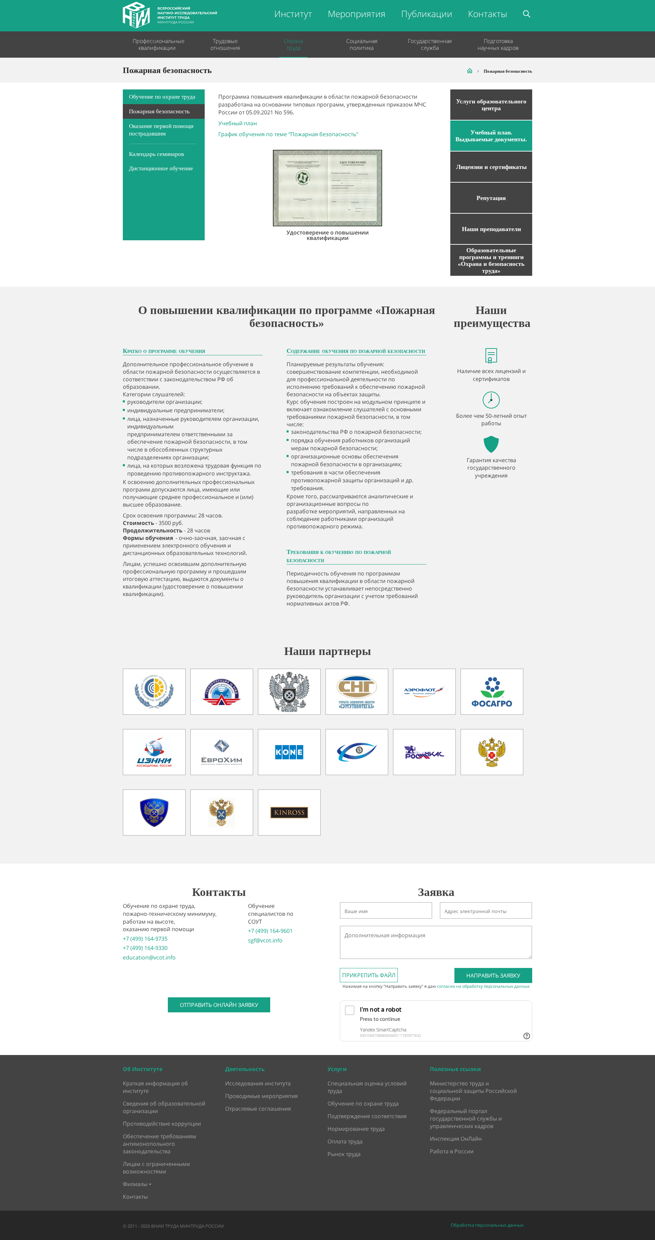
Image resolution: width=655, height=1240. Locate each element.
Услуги (337, 1069)
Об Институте (142, 1069)
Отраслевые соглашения (258, 1108)
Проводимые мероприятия (261, 1096)
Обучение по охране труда (162, 97)
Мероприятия (356, 14)
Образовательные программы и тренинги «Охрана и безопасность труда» (491, 260)
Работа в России (452, 1151)
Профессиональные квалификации (157, 44)
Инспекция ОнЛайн (456, 1138)
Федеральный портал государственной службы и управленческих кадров (466, 1118)
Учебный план (237, 123)
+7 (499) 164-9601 (270, 931)
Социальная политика (361, 44)
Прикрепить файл (368, 975)
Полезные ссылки (455, 1069)
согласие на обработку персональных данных (483, 986)
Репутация (491, 198)
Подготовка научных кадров (498, 44)
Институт (293, 14)
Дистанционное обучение (161, 168)
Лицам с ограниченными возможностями (156, 1167)
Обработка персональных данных (487, 1225)
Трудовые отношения (225, 44)
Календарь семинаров (156, 154)
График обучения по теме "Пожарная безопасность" (288, 134)
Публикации (426, 14)
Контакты (487, 14)
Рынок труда (344, 1154)
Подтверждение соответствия (367, 1116)
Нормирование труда (356, 1128)
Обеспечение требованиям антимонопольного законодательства (159, 1143)
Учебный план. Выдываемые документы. (491, 136)
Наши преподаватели (491, 229)
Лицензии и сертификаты (491, 166)
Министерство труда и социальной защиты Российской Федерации (473, 1091)
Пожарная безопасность (159, 111)
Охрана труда (293, 44)
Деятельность (245, 1069)
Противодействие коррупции (162, 1123)
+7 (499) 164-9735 (145, 938)
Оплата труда (345, 1141)
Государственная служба (430, 44)
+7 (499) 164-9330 (145, 948)
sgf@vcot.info (265, 940)
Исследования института (258, 1083)
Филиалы (135, 1184)
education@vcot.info (149, 957)
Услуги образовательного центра (491, 105)
